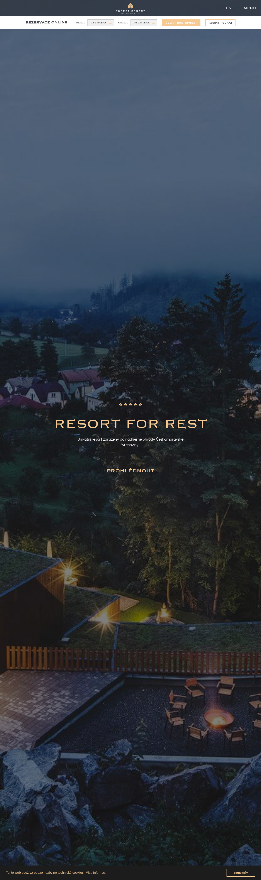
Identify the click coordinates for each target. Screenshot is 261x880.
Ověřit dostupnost (181, 22)
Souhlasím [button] (240, 872)
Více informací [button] (96, 872)
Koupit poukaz (220, 22)
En (229, 8)
